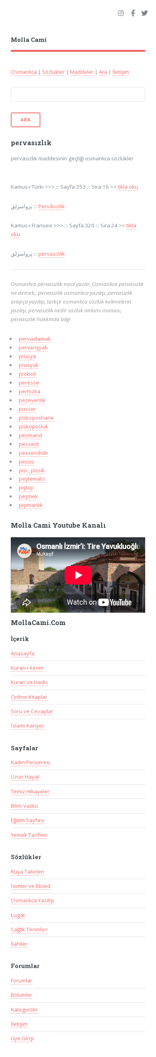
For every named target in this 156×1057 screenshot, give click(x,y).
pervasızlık (51, 253)
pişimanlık (31, 505)
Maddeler (82, 71)
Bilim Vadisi (24, 805)
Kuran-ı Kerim (27, 667)
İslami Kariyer (27, 725)
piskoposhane (36, 417)
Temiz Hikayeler (30, 791)
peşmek (28, 496)
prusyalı (28, 365)
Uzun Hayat (25, 776)
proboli (27, 373)
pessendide (33, 452)
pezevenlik (32, 400)
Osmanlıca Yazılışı (32, 900)
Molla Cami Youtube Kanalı (58, 525)
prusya (27, 356)
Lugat (18, 915)
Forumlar (21, 980)
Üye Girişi (22, 1038)
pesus (26, 461)
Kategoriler (24, 1009)
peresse (29, 382)
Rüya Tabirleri (27, 871)
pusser (27, 408)
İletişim (120, 71)
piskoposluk (33, 426)
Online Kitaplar (29, 696)
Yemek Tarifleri (29, 834)
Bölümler (21, 994)
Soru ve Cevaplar (32, 711)
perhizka (29, 391)
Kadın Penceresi (30, 762)
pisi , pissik (32, 470)
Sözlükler (53, 71)
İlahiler (19, 943)
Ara (103, 71)
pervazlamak (35, 338)
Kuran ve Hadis (29, 682)
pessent (29, 444)
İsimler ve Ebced (30, 885)
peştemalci (32, 478)
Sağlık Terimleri (29, 929)
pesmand (30, 435)
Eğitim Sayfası (27, 820)
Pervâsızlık (51, 206)
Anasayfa (22, 653)
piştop (26, 487)
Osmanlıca (24, 71)
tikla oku (128, 186)
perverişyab (33, 347)
